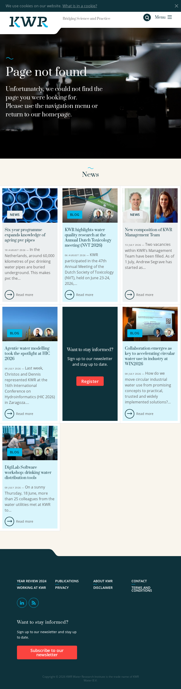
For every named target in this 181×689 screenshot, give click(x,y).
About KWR (103, 581)
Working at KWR (31, 587)
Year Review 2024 (31, 581)
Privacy (62, 587)
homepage (56, 115)
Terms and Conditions (142, 589)
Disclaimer (103, 587)
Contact (139, 581)
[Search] (147, 17)
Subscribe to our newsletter (47, 652)
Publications (67, 581)
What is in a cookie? (79, 5)
